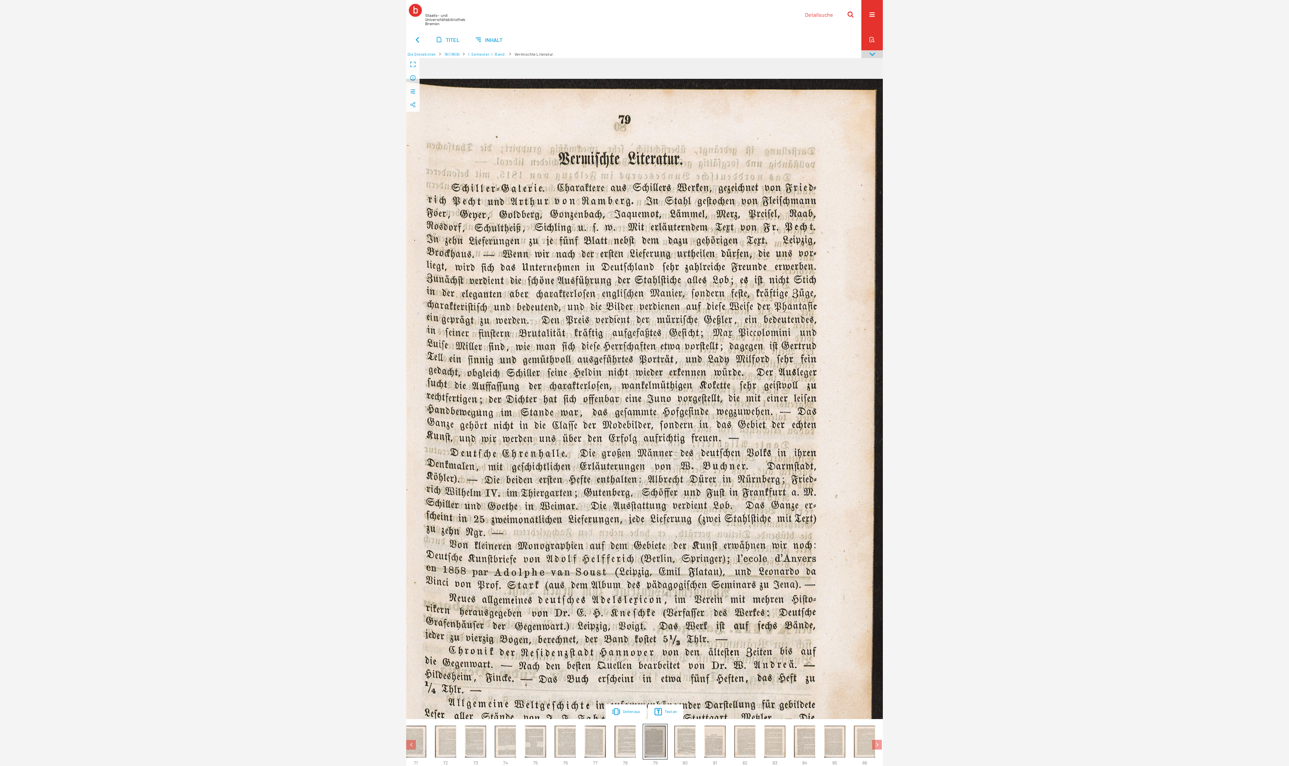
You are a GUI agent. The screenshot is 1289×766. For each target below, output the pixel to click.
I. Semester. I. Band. (487, 54)
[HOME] (437, 14)
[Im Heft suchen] (872, 39)
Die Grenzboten (422, 54)
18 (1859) (452, 54)
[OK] (850, 14)
